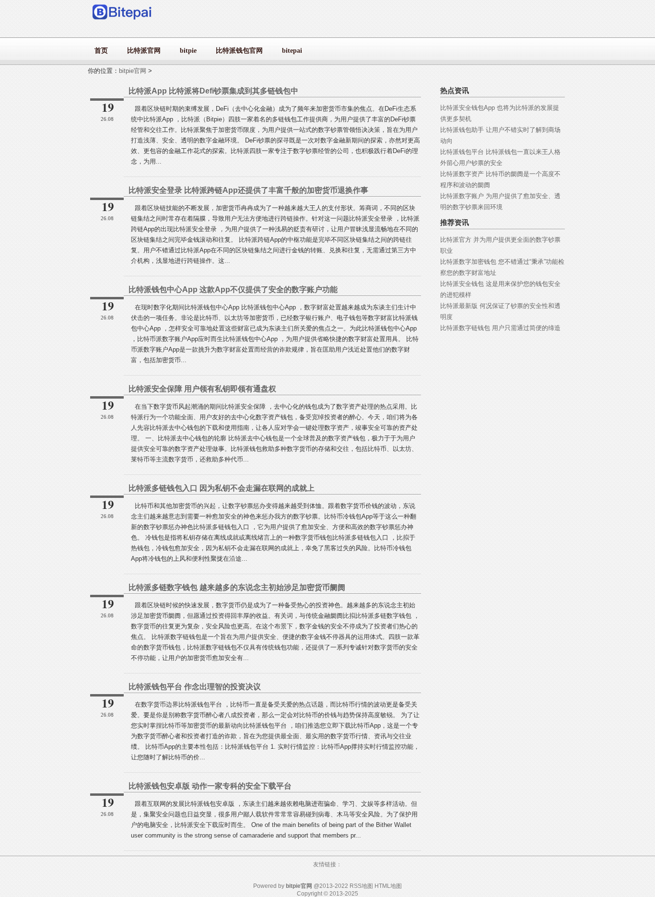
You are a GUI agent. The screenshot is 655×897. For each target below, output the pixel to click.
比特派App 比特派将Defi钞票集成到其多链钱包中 (213, 91)
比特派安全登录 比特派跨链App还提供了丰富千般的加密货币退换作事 (248, 190)
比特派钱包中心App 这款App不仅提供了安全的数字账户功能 (233, 289)
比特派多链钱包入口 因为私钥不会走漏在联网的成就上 (222, 488)
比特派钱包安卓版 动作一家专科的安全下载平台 (210, 786)
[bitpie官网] (122, 21)
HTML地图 (388, 886)
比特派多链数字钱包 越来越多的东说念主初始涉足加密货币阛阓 (237, 587)
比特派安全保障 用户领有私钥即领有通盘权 (202, 389)
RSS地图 (361, 886)
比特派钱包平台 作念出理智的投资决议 (195, 687)
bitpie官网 (132, 70)
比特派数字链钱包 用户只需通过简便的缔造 (500, 327)
